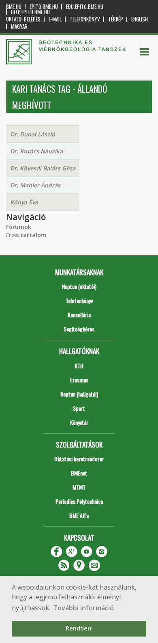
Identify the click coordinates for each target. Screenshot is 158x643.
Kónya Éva (24, 202)
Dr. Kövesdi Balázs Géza (42, 168)
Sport (79, 408)
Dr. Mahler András (35, 185)
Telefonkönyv (85, 19)
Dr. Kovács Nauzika (36, 151)
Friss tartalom (26, 235)
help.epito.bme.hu (30, 12)
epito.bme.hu (44, 6)
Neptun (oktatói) (79, 286)
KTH (79, 365)
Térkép (115, 19)
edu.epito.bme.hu (84, 6)
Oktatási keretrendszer (79, 458)
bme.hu (13, 6)
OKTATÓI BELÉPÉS (23, 19)
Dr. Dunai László (32, 134)
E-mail (55, 19)
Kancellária (79, 314)
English (139, 19)
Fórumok (18, 227)
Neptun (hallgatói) (79, 394)
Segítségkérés (79, 329)
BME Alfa (79, 515)
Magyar (19, 26)
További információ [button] (83, 607)
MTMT (79, 487)
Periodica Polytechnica (79, 501)
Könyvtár (79, 422)
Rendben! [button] (79, 628)
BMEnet (79, 473)
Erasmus (79, 380)
